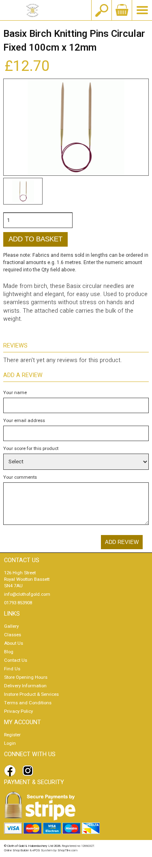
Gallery (11, 626)
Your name (15, 392)
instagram (29, 771)
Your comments (20, 477)
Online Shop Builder (16, 850)
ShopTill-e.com (67, 850)
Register (12, 734)
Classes (12, 634)
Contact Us (15, 660)
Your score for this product (30, 448)
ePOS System (42, 850)
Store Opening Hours (25, 677)
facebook (11, 771)
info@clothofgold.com (27, 594)
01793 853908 (18, 602)
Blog (8, 651)
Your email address (24, 420)
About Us (13, 643)
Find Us (12, 668)
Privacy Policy (18, 711)
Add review (122, 542)
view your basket (121, 10)
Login (10, 743)
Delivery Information (25, 685)
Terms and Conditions (27, 702)
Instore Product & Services (31, 694)
